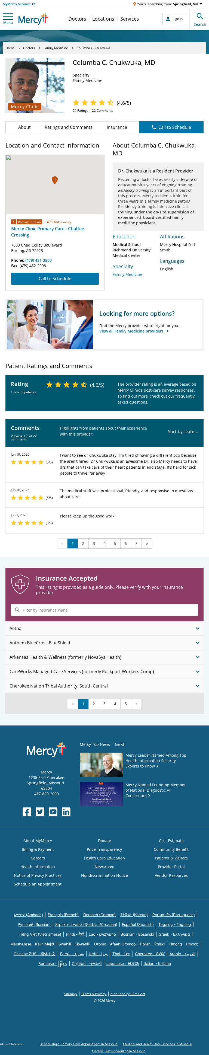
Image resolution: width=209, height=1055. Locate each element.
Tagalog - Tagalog (174, 924)
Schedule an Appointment (38, 884)
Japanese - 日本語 (122, 963)
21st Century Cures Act (127, 994)
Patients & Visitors (171, 858)
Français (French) (63, 914)
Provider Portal (171, 866)
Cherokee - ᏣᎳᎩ (150, 953)
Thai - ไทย (121, 953)
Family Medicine (56, 48)
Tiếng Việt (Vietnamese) (40, 934)
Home (10, 48)
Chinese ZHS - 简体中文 (35, 953)
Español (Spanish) (138, 924)
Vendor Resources (171, 875)
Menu (8, 22)
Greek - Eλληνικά (174, 934)
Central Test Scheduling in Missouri (119, 1051)
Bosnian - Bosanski (137, 934)
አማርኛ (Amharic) (28, 914)
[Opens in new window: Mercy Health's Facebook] (27, 811)
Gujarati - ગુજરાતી (87, 963)
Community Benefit (171, 849)
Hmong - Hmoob (184, 944)
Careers (38, 858)
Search (200, 24)
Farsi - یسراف (72, 953)
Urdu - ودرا (98, 953)
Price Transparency (104, 849)
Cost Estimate (171, 840)
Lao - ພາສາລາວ (102, 934)
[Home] (33, 19)
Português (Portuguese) (173, 914)
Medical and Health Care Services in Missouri (157, 1044)
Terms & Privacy (94, 994)
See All (119, 744)
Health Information (37, 866)
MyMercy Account (17, 4)
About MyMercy (37, 840)
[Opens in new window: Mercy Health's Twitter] (40, 811)
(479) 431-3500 (38, 260)
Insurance (117, 127)
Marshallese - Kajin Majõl (32, 944)
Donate (104, 840)
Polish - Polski (152, 944)
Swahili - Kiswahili (74, 944)
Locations (103, 18)
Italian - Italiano (157, 963)
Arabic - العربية (182, 953)
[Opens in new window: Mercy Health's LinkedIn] (66, 811)
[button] (55, 180)
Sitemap (71, 994)
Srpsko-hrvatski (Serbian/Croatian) (86, 924)
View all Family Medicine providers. (132, 331)
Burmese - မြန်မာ (52, 963)
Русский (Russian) (34, 924)
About (24, 127)
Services (129, 18)
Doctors (77, 18)
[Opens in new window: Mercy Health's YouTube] (53, 811)
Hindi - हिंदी (75, 934)
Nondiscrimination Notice (104, 875)
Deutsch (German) (99, 914)
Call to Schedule (174, 127)
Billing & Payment (38, 849)
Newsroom (104, 866)
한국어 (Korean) (134, 914)
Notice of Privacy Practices (38, 875)
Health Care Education (104, 858)
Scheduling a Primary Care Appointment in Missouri (79, 1044)
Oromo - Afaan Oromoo (115, 944)
